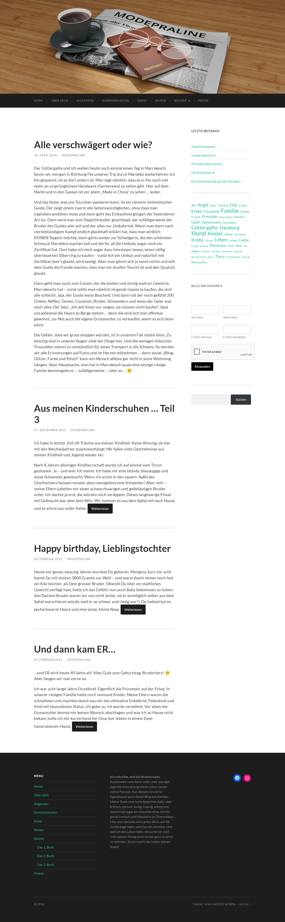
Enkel (142, 100)
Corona (223, 205)
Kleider (229, 234)
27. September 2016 (50, 430)
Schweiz (216, 251)
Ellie (233, 204)
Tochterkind (233, 257)
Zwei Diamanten (203, 146)
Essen (196, 211)
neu (245, 246)
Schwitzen (227, 251)
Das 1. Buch (45, 847)
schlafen (205, 251)
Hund (198, 233)
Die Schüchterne (203, 172)
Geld (195, 222)
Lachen (209, 240)
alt (193, 205)
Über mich (60, 100)
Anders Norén (223, 904)
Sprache (238, 251)
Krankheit (240, 234)
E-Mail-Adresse (201, 337)
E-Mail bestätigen (234, 337)
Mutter (231, 246)
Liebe (244, 240)
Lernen (233, 240)
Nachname (230, 317)
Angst (203, 204)
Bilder (213, 205)
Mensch (203, 246)
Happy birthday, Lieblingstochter (102, 548)
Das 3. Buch (45, 864)
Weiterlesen (100, 508)
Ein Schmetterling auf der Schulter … (217, 181)
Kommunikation (115, 100)
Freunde (209, 216)
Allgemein (85, 100)
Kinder (215, 233)
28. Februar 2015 (48, 559)
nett (239, 246)
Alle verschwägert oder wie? (93, 144)
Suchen (241, 399)
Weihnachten (199, 262)
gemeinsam (211, 222)
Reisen (160, 100)
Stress (211, 257)
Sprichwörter (198, 257)
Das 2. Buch (45, 856)
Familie (230, 210)
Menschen (218, 245)
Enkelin (243, 205)
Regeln (195, 251)
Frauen (196, 217)
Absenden (202, 366)
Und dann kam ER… (74, 649)
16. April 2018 (45, 155)
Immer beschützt (203, 155)
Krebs (197, 239)
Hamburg (229, 227)
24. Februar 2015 (48, 659)
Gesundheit (229, 222)
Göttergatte (204, 227)
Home (38, 100)
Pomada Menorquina (206, 164)
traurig (245, 257)
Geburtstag (225, 217)
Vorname (197, 317)
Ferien (245, 211)
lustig (194, 246)
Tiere (220, 256)
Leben (221, 239)
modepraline (73, 155)
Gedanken (239, 217)
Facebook (211, 211)
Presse (203, 100)
